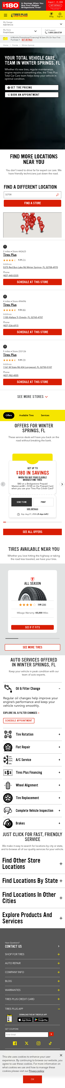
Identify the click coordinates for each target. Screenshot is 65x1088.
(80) (24, 310)
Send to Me (22, 502)
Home (5, 45)
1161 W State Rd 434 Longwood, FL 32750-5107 (27, 367)
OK (32, 1079)
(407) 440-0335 (10, 275)
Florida (15, 45)
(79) (24, 360)
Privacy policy (36, 1071)
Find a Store (57, 194)
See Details (32, 509)
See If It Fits (32, 627)
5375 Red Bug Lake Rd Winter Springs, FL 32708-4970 (30, 267)
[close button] (61, 1055)
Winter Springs (28, 45)
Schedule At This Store (32, 282)
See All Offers (32, 532)
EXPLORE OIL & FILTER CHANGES (20, 713)
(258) (44, 604)
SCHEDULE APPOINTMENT (18, 720)
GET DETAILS (27, 40)
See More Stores (30, 396)
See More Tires (32, 647)
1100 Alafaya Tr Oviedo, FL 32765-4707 (23, 317)
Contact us (13, 946)
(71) (24, 260)
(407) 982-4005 (10, 375)
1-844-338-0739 (55, 33)
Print (43, 502)
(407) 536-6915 (10, 326)
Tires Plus (10, 255)
